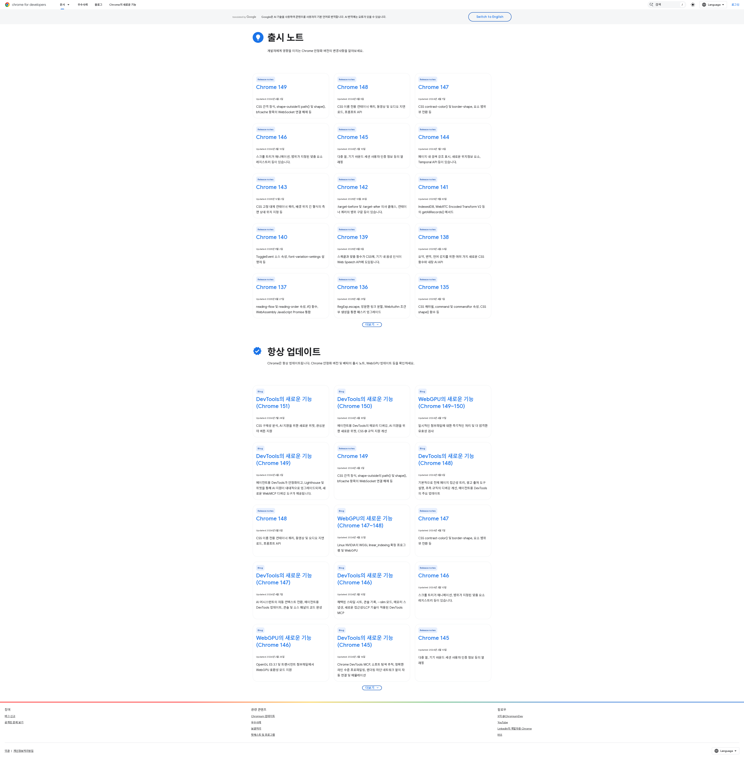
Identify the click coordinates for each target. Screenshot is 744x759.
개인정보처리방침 (23, 750)
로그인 (736, 4)
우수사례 (83, 4)
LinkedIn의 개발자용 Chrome (515, 728)
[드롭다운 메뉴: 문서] (69, 4)
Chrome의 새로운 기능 (122, 4)
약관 (7, 750)
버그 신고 (10, 716)
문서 (62, 4)
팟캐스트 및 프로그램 (263, 735)
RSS (500, 735)
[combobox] (667, 4)
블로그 (98, 4)
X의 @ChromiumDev (510, 716)
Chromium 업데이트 (263, 716)
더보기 (372, 325)
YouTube (503, 722)
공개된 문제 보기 (14, 722)
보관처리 (256, 728)
